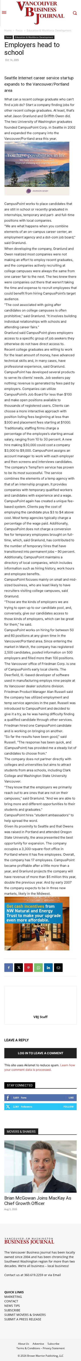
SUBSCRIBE (12, 1310)
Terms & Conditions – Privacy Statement (40, 1348)
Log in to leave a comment (40, 1053)
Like (71, 1097)
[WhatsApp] (38, 967)
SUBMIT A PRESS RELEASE (22, 1319)
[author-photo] (40, 1011)
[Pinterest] (28, 967)
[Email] (58, 967)
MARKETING (13, 1297)
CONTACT (11, 1301)
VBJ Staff (40, 1017)
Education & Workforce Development (49, 30)
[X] (18, 967)
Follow (69, 1106)
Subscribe (53, 1344)
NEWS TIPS (12, 1306)
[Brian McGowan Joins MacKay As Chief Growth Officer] (40, 1166)
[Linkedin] (48, 967)
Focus (19, 30)
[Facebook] (8, 967)
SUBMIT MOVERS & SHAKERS (25, 1315)
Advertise (38, 1344)
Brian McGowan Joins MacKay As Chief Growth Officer (37, 1200)
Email (57, 1275)
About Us (23, 1344)
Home (8, 30)
